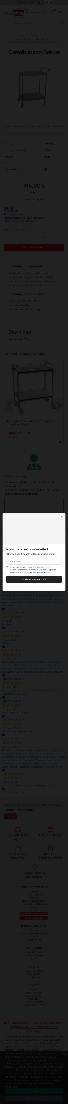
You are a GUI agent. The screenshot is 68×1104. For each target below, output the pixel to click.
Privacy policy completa (40, 572)
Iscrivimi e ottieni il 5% (34, 579)
